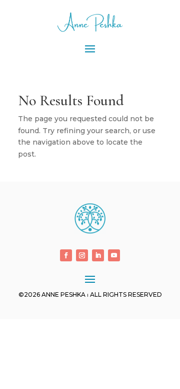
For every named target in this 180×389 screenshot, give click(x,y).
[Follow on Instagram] (82, 255)
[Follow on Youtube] (114, 255)
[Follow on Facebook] (66, 255)
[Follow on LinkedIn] (98, 255)
